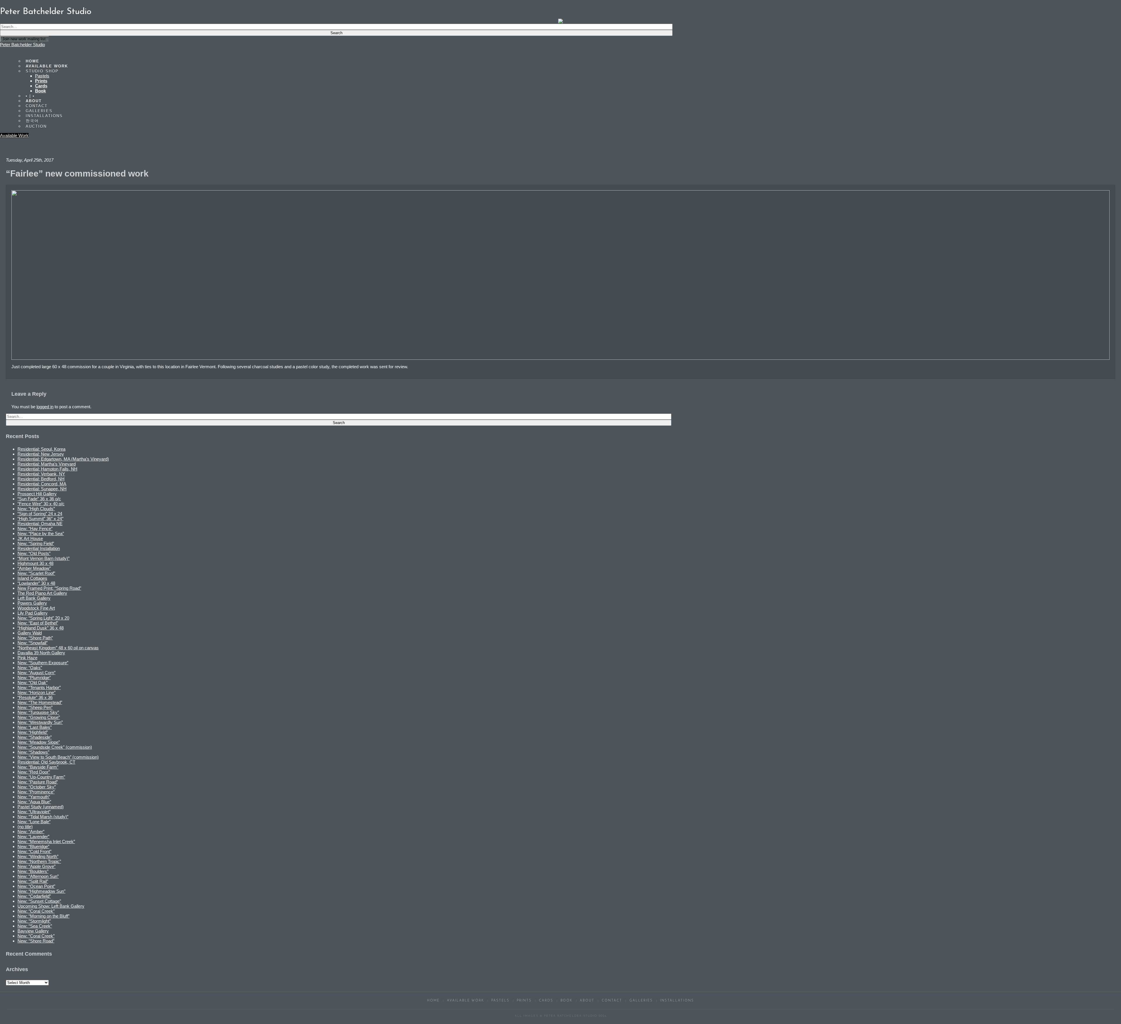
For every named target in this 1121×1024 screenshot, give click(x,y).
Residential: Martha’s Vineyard (47, 463)
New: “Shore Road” (36, 940)
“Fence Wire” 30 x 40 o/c (41, 503)
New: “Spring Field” (36, 543)
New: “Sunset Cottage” (39, 901)
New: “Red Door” (34, 771)
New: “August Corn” (36, 672)
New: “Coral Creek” (36, 911)
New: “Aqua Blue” (34, 801)
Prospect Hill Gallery (37, 493)
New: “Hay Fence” (35, 528)
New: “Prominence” (36, 791)
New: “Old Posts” (34, 553)
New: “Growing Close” (39, 717)
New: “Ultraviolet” (34, 811)
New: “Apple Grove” (36, 866)
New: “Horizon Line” (36, 692)
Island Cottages (32, 578)
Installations (44, 116)
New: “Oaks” (30, 667)
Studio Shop (42, 71)
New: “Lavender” (33, 836)
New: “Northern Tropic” (39, 861)
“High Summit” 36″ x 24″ (40, 518)
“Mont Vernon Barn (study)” (43, 558)
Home (433, 1000)
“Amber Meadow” (34, 568)
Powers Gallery (32, 603)
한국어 (32, 121)
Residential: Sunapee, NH (42, 488)
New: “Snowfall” (33, 642)
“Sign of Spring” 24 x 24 (40, 513)
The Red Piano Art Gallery (42, 593)
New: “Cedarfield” (34, 896)
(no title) (25, 826)
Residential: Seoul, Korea (41, 449)
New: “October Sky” (37, 786)
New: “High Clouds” (36, 508)
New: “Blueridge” (33, 846)
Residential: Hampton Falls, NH (47, 468)
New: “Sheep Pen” (35, 707)
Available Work (14, 135)
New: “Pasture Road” (38, 781)
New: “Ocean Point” (36, 886)
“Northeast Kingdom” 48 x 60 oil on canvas (58, 647)
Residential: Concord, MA (42, 483)
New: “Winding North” (38, 856)
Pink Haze (27, 657)
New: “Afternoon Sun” (38, 876)
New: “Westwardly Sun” (40, 722)
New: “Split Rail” (33, 881)
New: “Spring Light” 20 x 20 (43, 617)
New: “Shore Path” (35, 637)
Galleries (641, 1000)
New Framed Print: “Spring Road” (49, 588)
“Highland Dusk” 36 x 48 (41, 627)
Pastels (42, 75)
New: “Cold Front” (34, 851)
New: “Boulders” (33, 871)
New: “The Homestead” (40, 702)
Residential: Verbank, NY (41, 473)
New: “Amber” (31, 831)
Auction (36, 126)
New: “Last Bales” (35, 727)
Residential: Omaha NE (40, 523)
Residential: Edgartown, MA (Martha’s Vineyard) (63, 458)
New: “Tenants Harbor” (39, 687)
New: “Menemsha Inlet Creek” (46, 841)
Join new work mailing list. (24, 39)
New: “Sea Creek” (35, 925)
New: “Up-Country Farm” (41, 776)
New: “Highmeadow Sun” (41, 891)
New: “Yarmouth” (34, 796)
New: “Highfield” (33, 732)
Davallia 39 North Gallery (41, 652)
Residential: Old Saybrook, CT (46, 762)
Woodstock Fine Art (36, 608)
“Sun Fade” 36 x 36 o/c (39, 498)
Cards (41, 85)
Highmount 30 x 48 (35, 563)
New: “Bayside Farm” (38, 766)
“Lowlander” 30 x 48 (36, 583)
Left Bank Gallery (34, 598)
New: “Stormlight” (34, 921)
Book (40, 90)
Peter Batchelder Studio (22, 44)
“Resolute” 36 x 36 (35, 697)
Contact (612, 1000)
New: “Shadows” (33, 752)
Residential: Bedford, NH (41, 478)
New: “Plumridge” (34, 677)
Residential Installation (39, 548)
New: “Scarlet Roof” (36, 573)
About (587, 1000)
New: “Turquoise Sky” (38, 712)
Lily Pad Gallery (33, 612)
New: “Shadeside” (35, 737)
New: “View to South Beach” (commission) (58, 757)
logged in (44, 406)
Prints (41, 80)
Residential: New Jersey (41, 454)
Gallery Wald (30, 632)
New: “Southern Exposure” (43, 662)
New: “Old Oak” (33, 682)
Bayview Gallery (33, 930)
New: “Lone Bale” (34, 821)
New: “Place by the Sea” (41, 533)
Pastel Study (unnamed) (41, 806)
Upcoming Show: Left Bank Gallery (51, 906)
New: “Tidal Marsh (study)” (43, 816)
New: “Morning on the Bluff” (43, 916)
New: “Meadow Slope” (39, 742)
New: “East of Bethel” (38, 622)
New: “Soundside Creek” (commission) (55, 747)
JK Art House (30, 538)
